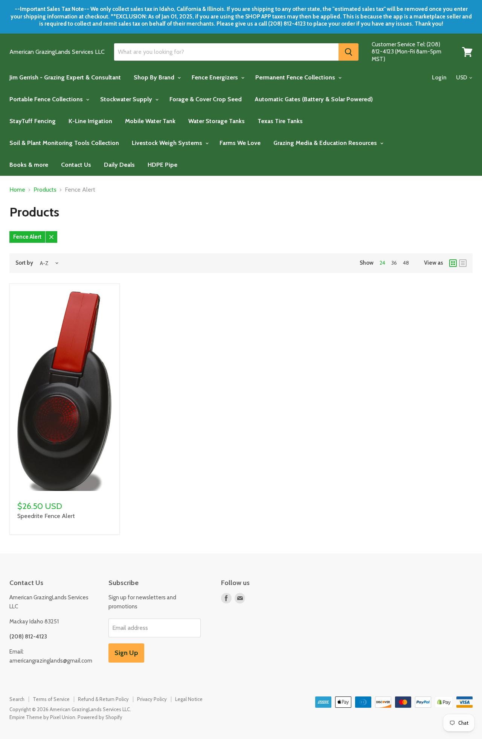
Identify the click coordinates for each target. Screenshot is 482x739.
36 (394, 262)
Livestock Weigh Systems (168, 142)
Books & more (28, 164)
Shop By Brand (155, 77)
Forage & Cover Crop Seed (205, 99)
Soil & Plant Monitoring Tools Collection (64, 142)
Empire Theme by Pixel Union (42, 717)
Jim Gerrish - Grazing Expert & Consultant (65, 77)
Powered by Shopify (100, 717)
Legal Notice (189, 699)
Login (439, 77)
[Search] (348, 52)
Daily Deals (119, 164)
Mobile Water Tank (150, 121)
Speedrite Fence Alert (46, 516)
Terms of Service (51, 699)
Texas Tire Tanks (280, 121)
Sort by (24, 263)
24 (382, 262)
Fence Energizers (215, 77)
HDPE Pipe (162, 164)
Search (16, 699)
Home (17, 189)
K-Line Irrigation (90, 121)
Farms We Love (240, 142)
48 (406, 262)
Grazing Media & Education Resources (325, 142)
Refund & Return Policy (103, 699)
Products (45, 189)
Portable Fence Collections (46, 99)
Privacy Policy (152, 699)
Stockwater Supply (127, 99)
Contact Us (76, 164)
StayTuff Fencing (32, 121)
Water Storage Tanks (216, 121)
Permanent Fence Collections (296, 77)
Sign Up (126, 653)
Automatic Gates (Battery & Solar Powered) (314, 99)
